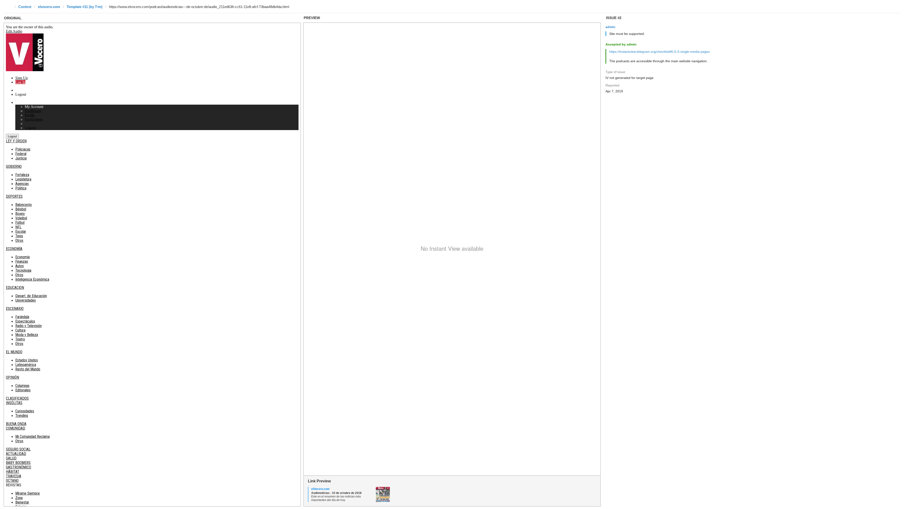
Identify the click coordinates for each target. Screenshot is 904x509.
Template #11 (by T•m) (84, 7)
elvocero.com (49, 7)
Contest (24, 7)
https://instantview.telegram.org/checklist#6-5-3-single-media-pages (659, 51)
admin (610, 27)
